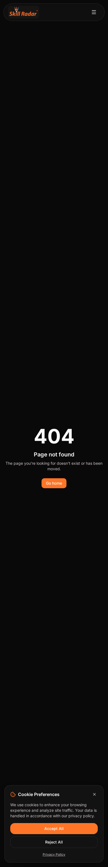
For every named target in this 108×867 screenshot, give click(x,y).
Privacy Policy (54, 854)
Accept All (54, 828)
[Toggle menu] (94, 12)
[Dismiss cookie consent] (94, 794)
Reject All (54, 842)
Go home (54, 483)
